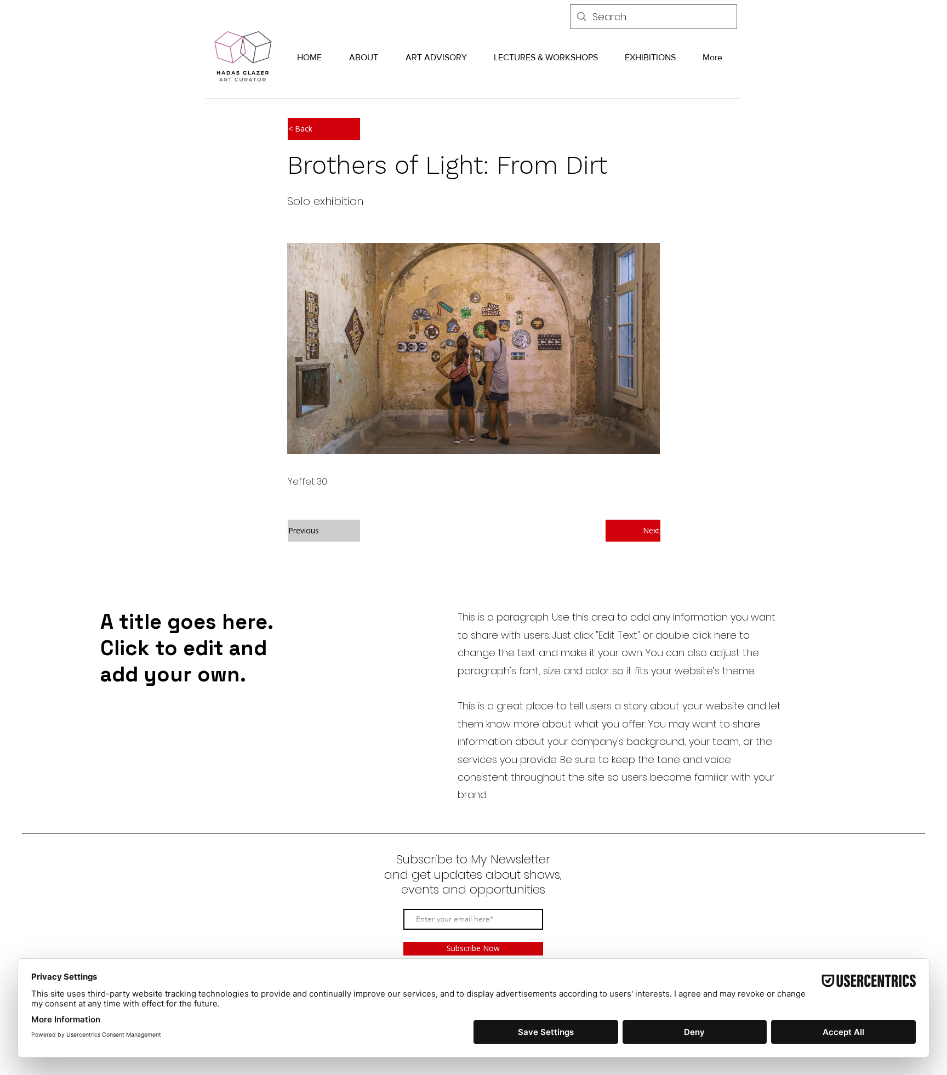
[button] (324, 129)
